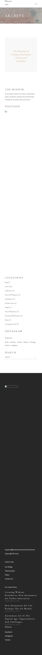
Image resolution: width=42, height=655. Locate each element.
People (7, 307)
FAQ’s (7, 575)
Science (7, 345)
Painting (32, 342)
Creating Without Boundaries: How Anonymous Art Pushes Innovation (21, 595)
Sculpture (14, 345)
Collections (8, 290)
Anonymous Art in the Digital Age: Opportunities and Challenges (20, 618)
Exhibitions (9, 299)
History (19, 342)
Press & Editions (10, 311)
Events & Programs (11, 295)
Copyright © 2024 (11, 554)
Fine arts (13, 342)
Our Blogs (8, 567)
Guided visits (9, 303)
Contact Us (9, 579)
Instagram (9, 636)
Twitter (7, 640)
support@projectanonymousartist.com (20, 550)
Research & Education (12, 316)
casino (7, 286)
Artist (7, 342)
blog (6, 282)
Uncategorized (10, 324)
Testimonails (10, 571)
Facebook (8, 632)
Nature (25, 342)
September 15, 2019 (12, 601)
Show (6, 320)
